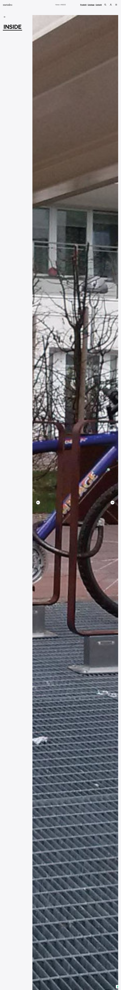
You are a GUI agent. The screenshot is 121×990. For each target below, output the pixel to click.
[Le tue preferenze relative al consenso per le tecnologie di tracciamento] (117, 986)
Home (57, 5)
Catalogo (91, 5)
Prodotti (83, 5)
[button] (38, 502)
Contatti (99, 5)
